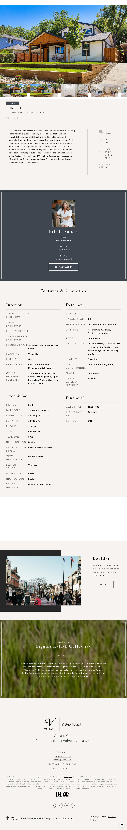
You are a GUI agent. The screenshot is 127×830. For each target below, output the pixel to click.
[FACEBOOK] (53, 805)
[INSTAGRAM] (60, 805)
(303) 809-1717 (63, 249)
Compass (68, 777)
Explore (103, 585)
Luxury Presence (64, 818)
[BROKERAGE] (73, 805)
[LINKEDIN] (66, 805)
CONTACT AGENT (64, 267)
